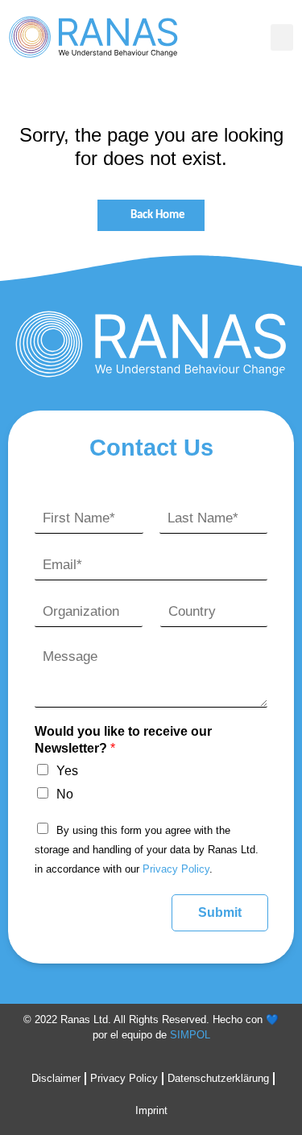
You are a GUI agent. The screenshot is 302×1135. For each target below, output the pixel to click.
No (64, 794)
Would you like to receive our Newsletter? (123, 739)
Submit (220, 912)
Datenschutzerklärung (218, 1078)
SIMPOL (190, 1035)
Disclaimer (56, 1078)
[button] (282, 37)
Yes (67, 771)
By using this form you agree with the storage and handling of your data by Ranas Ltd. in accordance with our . (147, 849)
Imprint (151, 1110)
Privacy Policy (176, 869)
